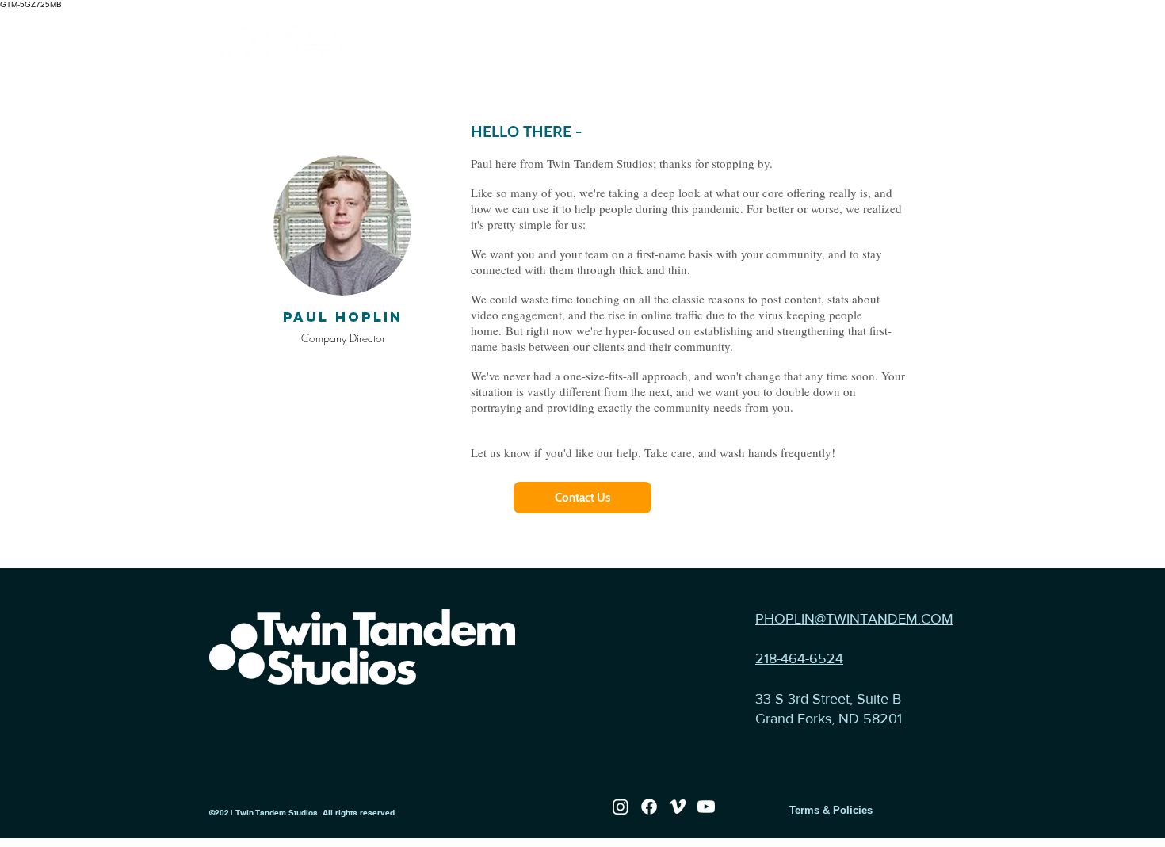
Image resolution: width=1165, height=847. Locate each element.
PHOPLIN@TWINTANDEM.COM (854, 619)
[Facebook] (649, 806)
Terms (804, 810)
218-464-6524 (799, 658)
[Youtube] (706, 806)
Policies (853, 810)
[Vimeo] (677, 806)
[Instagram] (620, 806)
